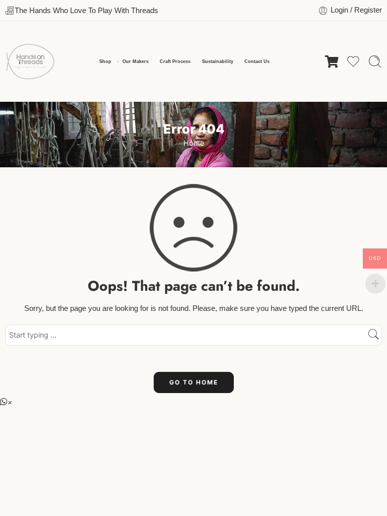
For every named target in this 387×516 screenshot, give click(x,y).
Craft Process (175, 61)
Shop (105, 61)
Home (193, 143)
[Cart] (332, 61)
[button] (6, 402)
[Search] (375, 61)
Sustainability (217, 61)
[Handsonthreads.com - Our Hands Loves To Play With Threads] (30, 61)
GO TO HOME (193, 382)
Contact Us (257, 61)
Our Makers (135, 61)
